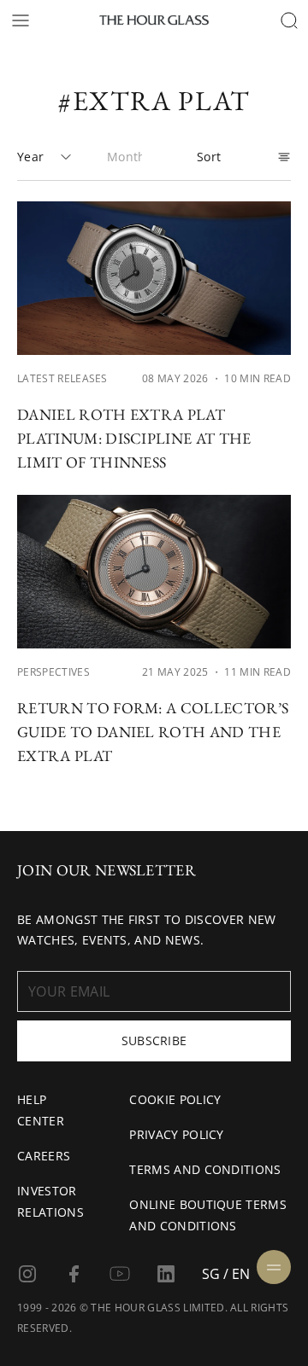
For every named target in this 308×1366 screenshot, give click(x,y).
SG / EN (226, 1273)
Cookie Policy (175, 1099)
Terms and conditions (205, 1169)
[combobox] (45, 157)
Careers (43, 1156)
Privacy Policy (176, 1134)
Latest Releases (62, 378)
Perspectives (53, 672)
